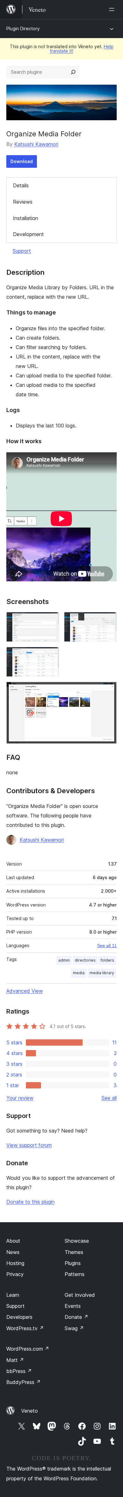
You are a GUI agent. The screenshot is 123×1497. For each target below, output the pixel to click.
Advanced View (24, 991)
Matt (15, 1360)
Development (28, 234)
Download (21, 161)
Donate (76, 1317)
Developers (19, 1317)
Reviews (22, 202)
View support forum (29, 1145)
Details (21, 185)
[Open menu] (113, 9)
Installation (25, 218)
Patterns (75, 1274)
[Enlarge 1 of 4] (50, 620)
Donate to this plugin (30, 1202)
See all (109, 1098)
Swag (74, 1328)
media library (102, 972)
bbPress (19, 1371)
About (13, 1241)
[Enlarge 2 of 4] (108, 620)
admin (64, 960)
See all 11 (107, 945)
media (79, 972)
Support (22, 251)
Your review (19, 1098)
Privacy (15, 1274)
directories (85, 960)
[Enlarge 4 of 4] (108, 690)
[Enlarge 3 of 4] (50, 655)
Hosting (15, 1263)
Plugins (73, 1263)
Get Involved (80, 1295)
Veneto (29, 1411)
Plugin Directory (23, 28)
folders (107, 960)
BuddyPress (23, 1382)
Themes (74, 1252)
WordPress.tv (25, 1328)
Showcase (77, 1241)
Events (73, 1306)
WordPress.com (27, 1349)
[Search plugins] (73, 72)
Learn (12, 1295)
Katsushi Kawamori (36, 144)
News (13, 1252)
